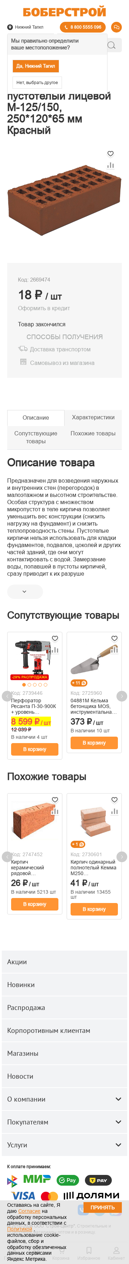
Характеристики (93, 417)
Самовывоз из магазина (62, 363)
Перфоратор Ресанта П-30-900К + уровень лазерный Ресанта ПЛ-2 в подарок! (33, 706)
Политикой (19, 1229)
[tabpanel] (34, 658)
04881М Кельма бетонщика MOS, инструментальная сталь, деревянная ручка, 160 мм (93, 706)
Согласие (29, 1211)
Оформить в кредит (44, 308)
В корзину (34, 749)
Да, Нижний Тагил (35, 66)
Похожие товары (93, 433)
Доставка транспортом (60, 349)
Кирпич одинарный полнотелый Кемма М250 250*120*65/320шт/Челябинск (93, 867)
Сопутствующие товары (35, 437)
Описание (36, 418)
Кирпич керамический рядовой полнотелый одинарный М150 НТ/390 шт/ (31, 867)
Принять (103, 1207)
